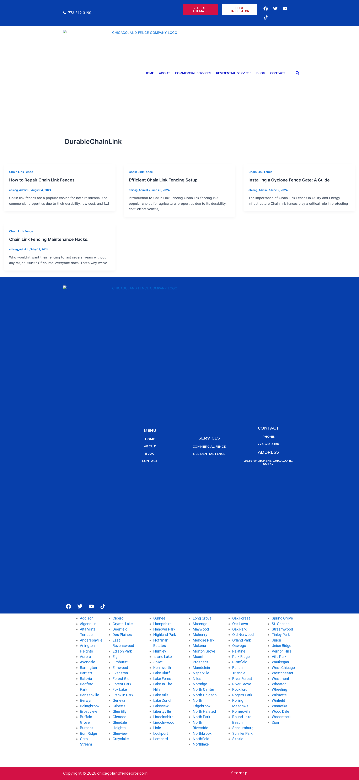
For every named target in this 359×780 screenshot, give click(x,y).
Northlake (201, 744)
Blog (260, 73)
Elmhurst (120, 662)
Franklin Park (123, 695)
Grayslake (121, 739)
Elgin (116, 656)
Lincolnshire (163, 717)
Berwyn (86, 700)
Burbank (86, 728)
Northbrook (202, 733)
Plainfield (239, 662)
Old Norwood (243, 634)
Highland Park (164, 634)
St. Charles (281, 624)
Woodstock (281, 717)
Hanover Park (164, 629)
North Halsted (204, 711)
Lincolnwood (163, 722)
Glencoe (119, 717)
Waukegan (280, 662)
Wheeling (279, 689)
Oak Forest (241, 618)
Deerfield (120, 629)
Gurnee (159, 618)
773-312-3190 (268, 444)
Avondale (87, 662)
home (150, 439)
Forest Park (122, 684)
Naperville (201, 673)
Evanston (120, 673)
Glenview (120, 733)
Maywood (201, 629)
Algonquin (88, 624)
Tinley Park (281, 634)
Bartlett (86, 673)
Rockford (239, 689)
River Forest (242, 678)
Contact (277, 73)
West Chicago (283, 667)
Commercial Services (193, 73)
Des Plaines (122, 634)
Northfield (201, 739)
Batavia (86, 678)
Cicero (118, 618)
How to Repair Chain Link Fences (42, 180)
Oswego (239, 645)
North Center (203, 689)
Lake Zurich (162, 700)
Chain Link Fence (21, 172)
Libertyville (162, 711)
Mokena (199, 645)
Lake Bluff (161, 673)
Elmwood (120, 667)
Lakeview (161, 706)
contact (150, 461)
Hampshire (162, 624)
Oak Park (239, 629)
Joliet (157, 662)
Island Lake (162, 656)
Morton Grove (204, 651)
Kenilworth (162, 667)
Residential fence (209, 454)
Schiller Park (242, 733)
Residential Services (233, 73)
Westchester (282, 673)
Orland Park (241, 640)
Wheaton (279, 684)
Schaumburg (242, 728)
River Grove (241, 684)
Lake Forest (162, 678)
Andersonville (91, 640)
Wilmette (279, 695)
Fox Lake (120, 689)
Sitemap (239, 773)
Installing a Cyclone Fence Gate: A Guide (289, 180)
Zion (275, 722)
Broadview (88, 711)
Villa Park (279, 656)
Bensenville (89, 695)
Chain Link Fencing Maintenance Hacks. (49, 239)
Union (276, 640)
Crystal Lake (123, 624)
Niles (197, 678)
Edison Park (122, 651)
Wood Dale (280, 711)
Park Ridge (241, 656)
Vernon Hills (282, 651)
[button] (297, 73)
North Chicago (204, 695)
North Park (201, 717)
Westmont (280, 678)
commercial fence (209, 446)
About (164, 73)
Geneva (119, 700)
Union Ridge (281, 645)
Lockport (160, 733)
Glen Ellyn (121, 711)
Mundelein (201, 667)
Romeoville (241, 711)
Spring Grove (282, 618)
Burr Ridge (88, 733)
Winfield (278, 700)
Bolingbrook (90, 706)
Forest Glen (122, 678)
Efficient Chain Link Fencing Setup (163, 180)
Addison (86, 618)
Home (149, 73)
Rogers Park (242, 695)
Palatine (238, 651)
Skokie (237, 739)
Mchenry (200, 634)
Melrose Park (203, 640)
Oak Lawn (240, 624)
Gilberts (119, 706)
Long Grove (202, 618)
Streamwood (282, 629)
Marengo (200, 624)
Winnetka (279, 706)
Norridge (200, 684)
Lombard (160, 739)
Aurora (85, 656)
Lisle (157, 728)
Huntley (159, 651)
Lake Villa (160, 695)
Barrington (88, 667)
